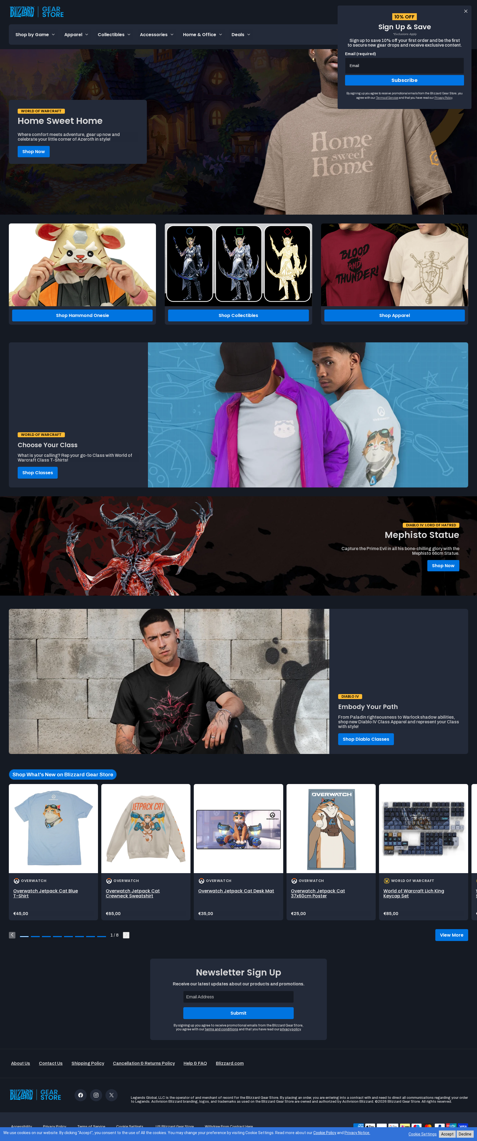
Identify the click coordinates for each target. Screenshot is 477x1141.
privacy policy (290, 1029)
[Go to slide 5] (68, 936)
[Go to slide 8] (101, 936)
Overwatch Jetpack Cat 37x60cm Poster (318, 893)
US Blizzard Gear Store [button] (175, 1127)
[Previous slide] (12, 935)
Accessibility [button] (21, 1127)
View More (451, 935)
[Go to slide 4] (57, 936)
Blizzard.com (230, 1063)
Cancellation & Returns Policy (144, 1063)
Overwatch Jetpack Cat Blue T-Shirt (45, 893)
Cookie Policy (324, 1133)
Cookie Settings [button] (129, 1127)
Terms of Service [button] (91, 1127)
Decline (465, 1134)
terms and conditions (221, 1029)
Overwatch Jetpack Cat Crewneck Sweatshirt (133, 893)
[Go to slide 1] (24, 936)
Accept (447, 1134)
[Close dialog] (465, 11)
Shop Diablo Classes (366, 739)
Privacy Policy (443, 97)
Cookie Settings (423, 1134)
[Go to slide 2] (35, 936)
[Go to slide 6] (79, 936)
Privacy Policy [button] (54, 1127)
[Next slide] (126, 935)
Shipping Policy (87, 1063)
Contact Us (51, 1063)
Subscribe (404, 80)
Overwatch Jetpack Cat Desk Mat (236, 891)
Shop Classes (37, 473)
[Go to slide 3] (46, 936)
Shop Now (33, 151)
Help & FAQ (195, 1063)
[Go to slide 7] (90, 936)
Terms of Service (387, 97)
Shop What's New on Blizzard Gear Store (62, 774)
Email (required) (360, 54)
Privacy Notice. (357, 1133)
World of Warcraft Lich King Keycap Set (413, 893)
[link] (53, 852)
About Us (20, 1063)
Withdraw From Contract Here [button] (229, 1127)
